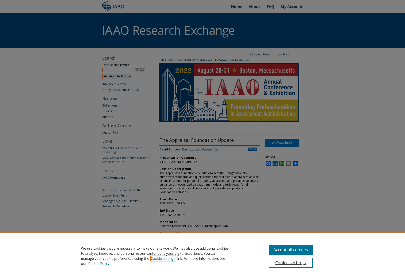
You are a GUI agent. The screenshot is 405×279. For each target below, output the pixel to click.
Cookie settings (163, 258)
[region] (202, 255)
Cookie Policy (98, 263)
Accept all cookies (290, 250)
